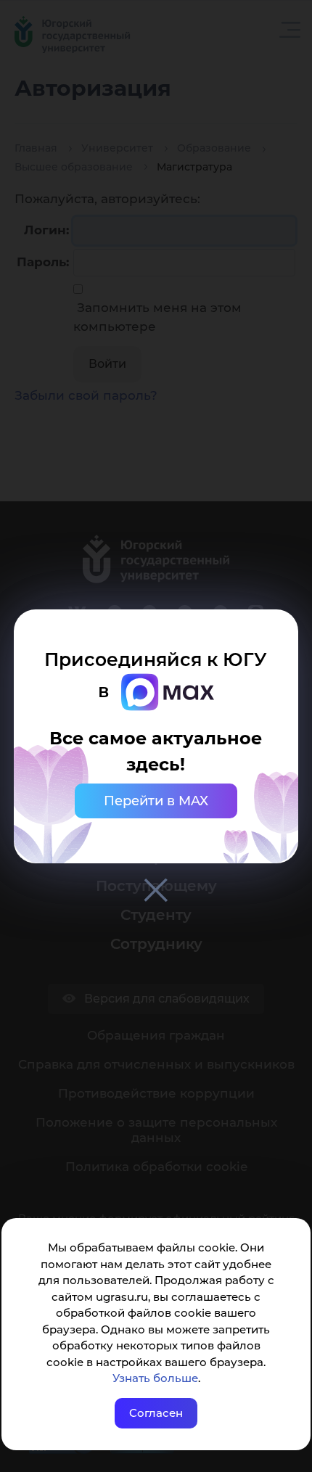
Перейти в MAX (156, 801)
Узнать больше (155, 1378)
